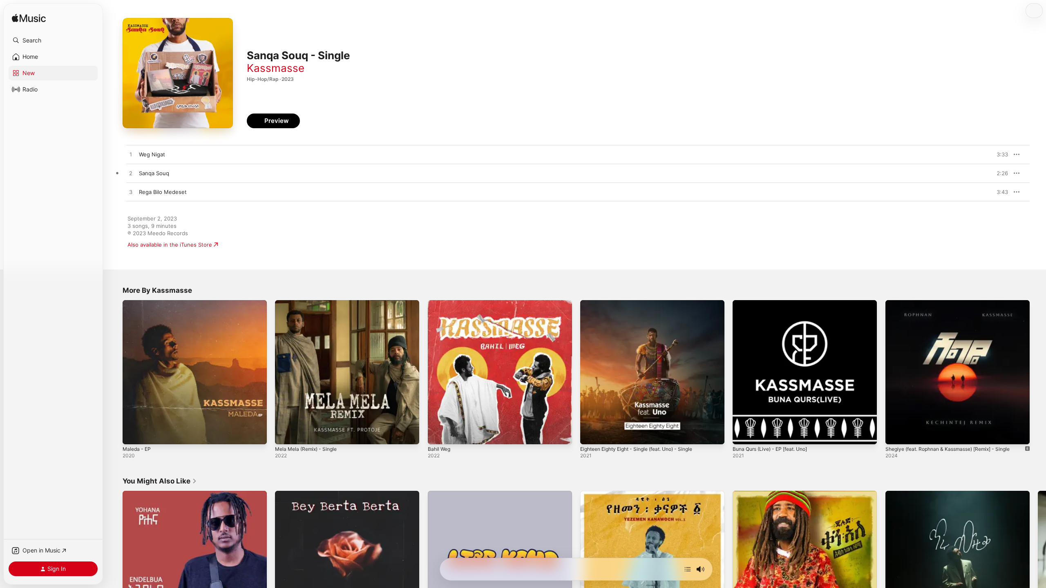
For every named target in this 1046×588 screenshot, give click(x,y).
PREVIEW (999, 154)
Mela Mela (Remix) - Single (309, 303)
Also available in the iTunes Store (169, 244)
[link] (160, 481)
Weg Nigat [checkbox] (152, 154)
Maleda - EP (138, 303)
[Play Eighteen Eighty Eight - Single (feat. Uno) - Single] (590, 434)
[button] (53, 40)
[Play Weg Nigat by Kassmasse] (131, 154)
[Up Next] (688, 569)
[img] (29, 18)
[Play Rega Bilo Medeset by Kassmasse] (131, 192)
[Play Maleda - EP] (133, 434)
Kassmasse (275, 68)
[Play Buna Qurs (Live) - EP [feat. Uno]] (743, 434)
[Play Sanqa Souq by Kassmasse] (131, 173)
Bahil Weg (440, 303)
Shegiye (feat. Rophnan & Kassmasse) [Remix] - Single (954, 303)
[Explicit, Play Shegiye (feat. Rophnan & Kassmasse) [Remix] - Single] (896, 434)
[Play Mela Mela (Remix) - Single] (285, 434)
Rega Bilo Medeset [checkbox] (163, 192)
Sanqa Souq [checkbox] (154, 173)
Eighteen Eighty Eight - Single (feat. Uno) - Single (644, 303)
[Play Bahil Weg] (438, 434)
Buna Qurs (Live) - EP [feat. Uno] (775, 303)
